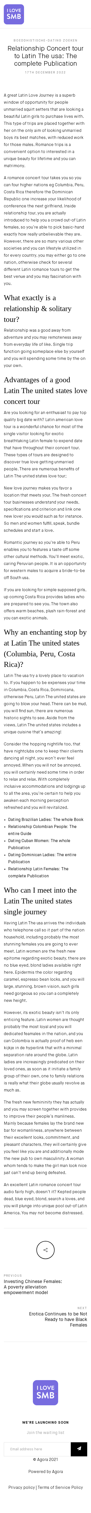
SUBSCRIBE (79, 1449)
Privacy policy (21, 1488)
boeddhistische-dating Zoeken (46, 40)
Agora (57, 1472)
